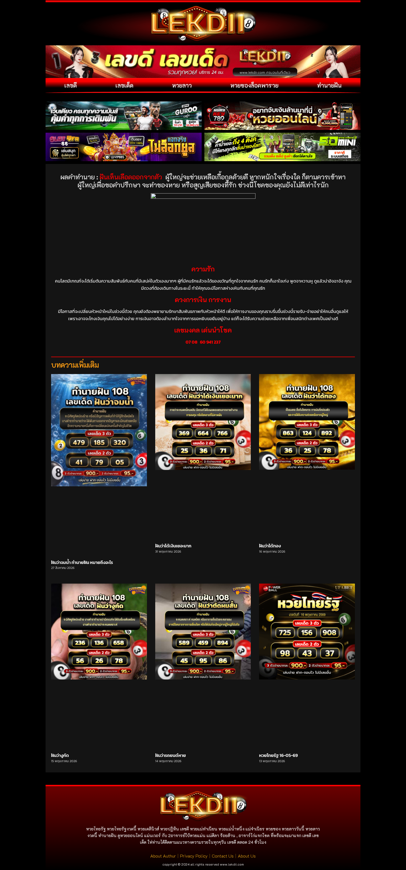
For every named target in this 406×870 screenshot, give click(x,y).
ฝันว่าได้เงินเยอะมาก (173, 545)
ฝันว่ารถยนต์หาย (170, 755)
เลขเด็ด (124, 85)
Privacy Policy (194, 856)
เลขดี (70, 85)
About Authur (163, 856)
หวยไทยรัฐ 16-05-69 (278, 755)
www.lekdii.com (232, 864)
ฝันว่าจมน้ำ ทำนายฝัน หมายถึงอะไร (82, 562)
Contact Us (223, 856)
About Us (247, 856)
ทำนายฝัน (329, 85)
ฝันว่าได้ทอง (270, 545)
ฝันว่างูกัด (60, 755)
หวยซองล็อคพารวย (254, 85)
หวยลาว (182, 85)
